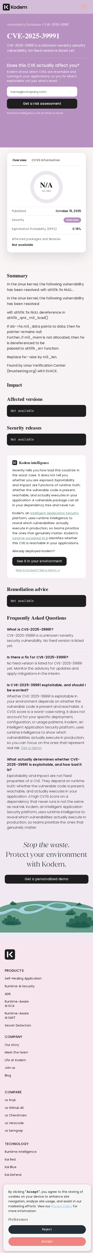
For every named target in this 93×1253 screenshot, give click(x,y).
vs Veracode (14, 1123)
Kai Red (10, 1160)
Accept (47, 1241)
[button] (83, 6)
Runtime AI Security (20, 986)
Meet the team (16, 1052)
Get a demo (31, 747)
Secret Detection (18, 1025)
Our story (12, 1045)
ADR (8, 994)
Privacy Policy (61, 1206)
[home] (15, 6)
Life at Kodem (15, 1060)
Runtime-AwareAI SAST (17, 1015)
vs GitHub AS (14, 1108)
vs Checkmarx (16, 1115)
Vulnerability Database (24, 25)
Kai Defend (13, 1175)
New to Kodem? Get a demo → (38, 570)
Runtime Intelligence (21, 1152)
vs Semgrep (14, 1131)
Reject (47, 1229)
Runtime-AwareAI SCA (17, 1004)
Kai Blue (10, 1167)
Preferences (18, 1219)
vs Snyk (10, 1100)
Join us (10, 1068)
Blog (8, 1075)
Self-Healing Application (23, 978)
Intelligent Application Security (54, 513)
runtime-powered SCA (30, 538)
